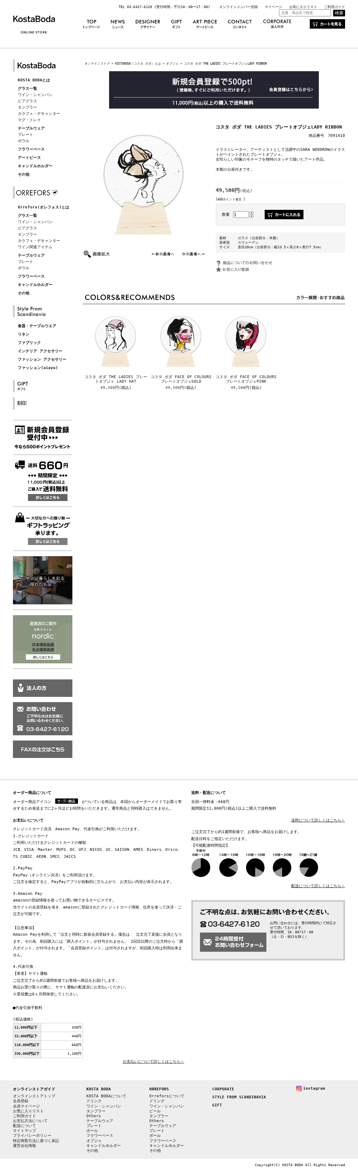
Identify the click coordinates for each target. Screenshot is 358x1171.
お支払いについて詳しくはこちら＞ (153, 1061)
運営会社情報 (24, 1145)
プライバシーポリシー (32, 1135)
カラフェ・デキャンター (39, 113)
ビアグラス (27, 101)
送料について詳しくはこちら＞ (318, 820)
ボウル (23, 141)
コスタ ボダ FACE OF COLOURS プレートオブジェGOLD (181, 379)
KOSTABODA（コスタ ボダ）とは (138, 63)
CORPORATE (223, 1089)
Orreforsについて (166, 1096)
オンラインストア (97, 63)
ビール (155, 1111)
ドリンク (94, 1101)
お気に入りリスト (303, 7)
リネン (23, 334)
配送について (24, 1126)
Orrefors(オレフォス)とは (43, 207)
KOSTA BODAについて (106, 1096)
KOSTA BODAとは (34, 80)
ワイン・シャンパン (35, 95)
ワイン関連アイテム (35, 247)
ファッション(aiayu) (38, 368)
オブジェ (172, 63)
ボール (92, 1130)
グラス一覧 (27, 88)
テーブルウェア (31, 128)
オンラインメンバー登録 (238, 7)
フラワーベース (31, 149)
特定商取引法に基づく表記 (36, 1141)
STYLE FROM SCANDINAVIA (239, 1097)
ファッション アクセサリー (42, 359)
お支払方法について (30, 1121)
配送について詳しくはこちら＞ (318, 886)
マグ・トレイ (29, 120)
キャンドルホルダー (35, 166)
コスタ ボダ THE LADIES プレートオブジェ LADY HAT (116, 379)
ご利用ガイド (334, 7)
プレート (25, 134)
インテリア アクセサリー (40, 351)
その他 (23, 174)
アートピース (29, 157)
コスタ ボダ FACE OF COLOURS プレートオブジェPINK (246, 379)
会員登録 (20, 1101)
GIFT (217, 1105)
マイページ (273, 7)
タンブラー (27, 107)
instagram (314, 1088)
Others (93, 1116)
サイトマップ (24, 1130)
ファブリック (29, 342)
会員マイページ (26, 1106)
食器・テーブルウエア (37, 326)
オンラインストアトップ (34, 1096)
